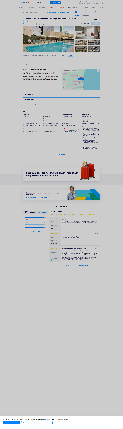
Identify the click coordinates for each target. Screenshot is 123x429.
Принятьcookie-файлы (11, 422)
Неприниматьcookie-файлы (42, 422)
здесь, (46, 419)
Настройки (26, 422)
